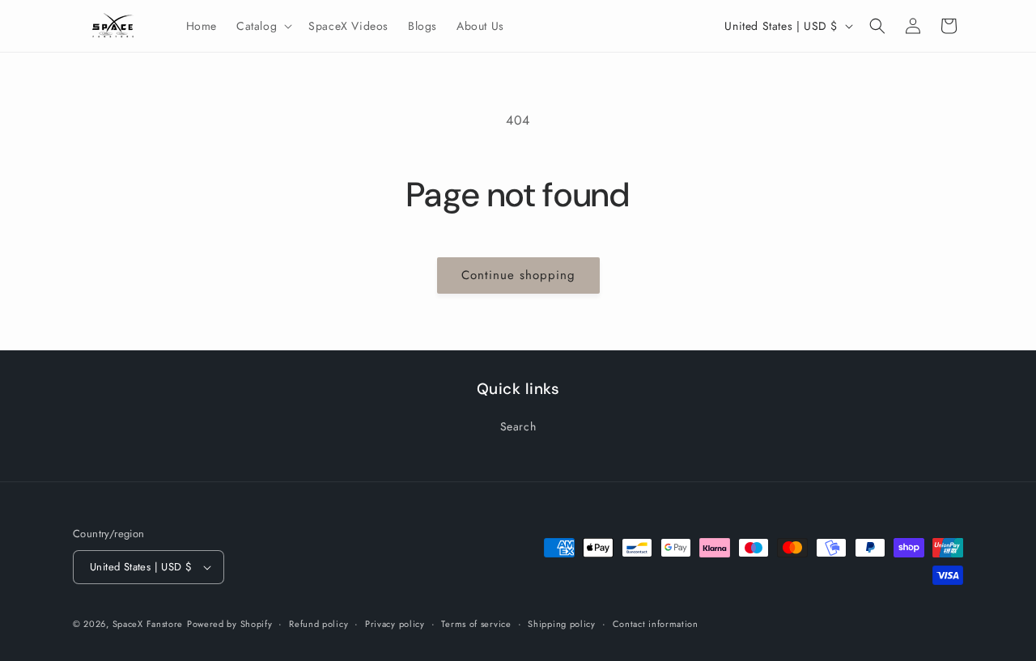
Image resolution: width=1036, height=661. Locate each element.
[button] (263, 26)
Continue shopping (518, 275)
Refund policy (318, 623)
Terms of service (476, 623)
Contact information (655, 623)
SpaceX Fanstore (148, 623)
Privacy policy (395, 623)
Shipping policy (562, 623)
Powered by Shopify (230, 623)
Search (518, 426)
